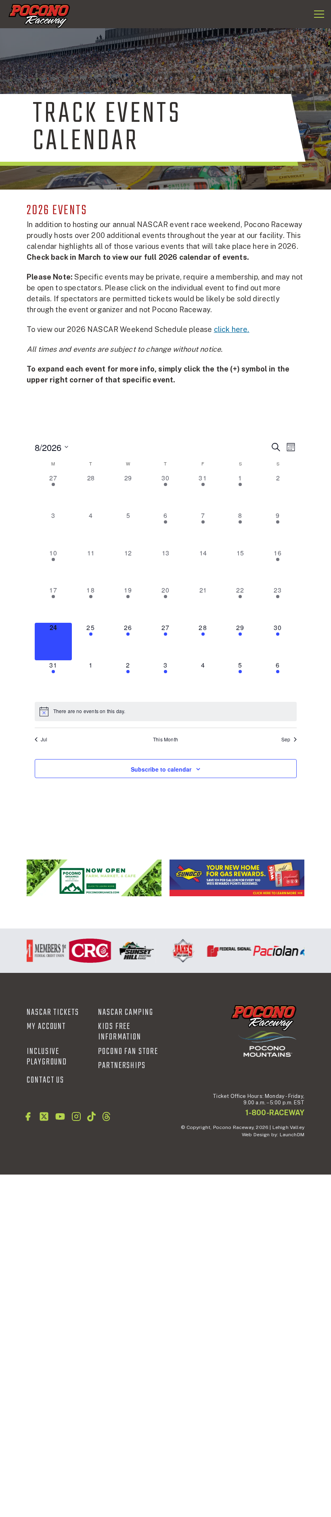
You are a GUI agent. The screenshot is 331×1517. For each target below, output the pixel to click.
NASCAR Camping (125, 1012)
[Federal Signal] (224, 951)
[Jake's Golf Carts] (177, 951)
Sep (286, 739)
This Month (165, 739)
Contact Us (45, 1080)
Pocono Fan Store (128, 1051)
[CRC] (84, 951)
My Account (46, 1026)
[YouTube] (60, 1116)
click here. (231, 329)
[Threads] (106, 1116)
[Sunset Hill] (131, 951)
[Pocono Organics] (94, 878)
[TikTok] (91, 1116)
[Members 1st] (38, 951)
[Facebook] (28, 1116)
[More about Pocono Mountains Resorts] (267, 1043)
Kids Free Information (119, 1032)
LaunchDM (292, 1134)
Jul (44, 739)
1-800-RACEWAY (274, 1112)
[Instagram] (76, 1116)
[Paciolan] (270, 951)
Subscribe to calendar (161, 769)
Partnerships (122, 1066)
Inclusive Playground (47, 1057)
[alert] (166, 711)
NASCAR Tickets (53, 1012)
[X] (44, 1116)
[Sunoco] (237, 878)
